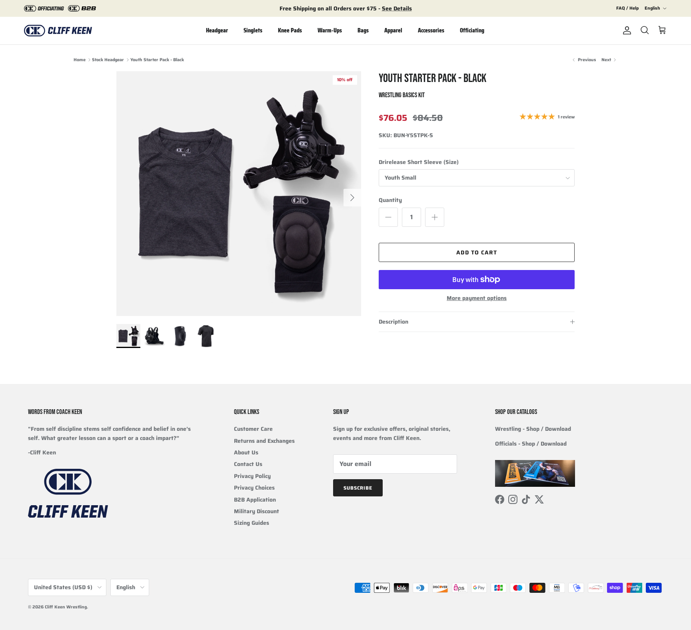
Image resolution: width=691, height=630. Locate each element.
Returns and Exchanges (264, 440)
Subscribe (358, 488)
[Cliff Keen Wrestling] (58, 30)
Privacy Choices (254, 487)
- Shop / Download (533, 428)
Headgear (217, 30)
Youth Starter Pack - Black (157, 59)
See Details (397, 8)
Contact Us (248, 464)
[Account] (625, 30)
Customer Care (253, 428)
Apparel (393, 30)
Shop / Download (544, 443)
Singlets (253, 30)
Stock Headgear (108, 59)
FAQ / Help (627, 8)
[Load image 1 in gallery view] (238, 193)
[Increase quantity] (434, 217)
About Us (246, 452)
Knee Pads (290, 30)
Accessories (431, 30)
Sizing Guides (251, 522)
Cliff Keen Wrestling (66, 607)
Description (393, 321)
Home (80, 59)
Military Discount (256, 511)
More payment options (477, 298)
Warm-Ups (330, 30)
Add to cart (476, 252)
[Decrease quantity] (388, 217)
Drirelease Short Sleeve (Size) (419, 162)
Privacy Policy (252, 476)
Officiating (472, 30)
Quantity (390, 200)
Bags (363, 30)
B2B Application (255, 499)
